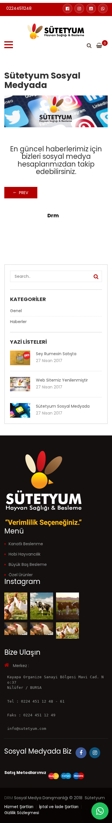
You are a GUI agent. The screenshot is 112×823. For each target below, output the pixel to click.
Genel (16, 311)
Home (25, 38)
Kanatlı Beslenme (26, 544)
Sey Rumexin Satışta (56, 354)
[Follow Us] (15, 606)
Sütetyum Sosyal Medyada (63, 406)
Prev (23, 193)
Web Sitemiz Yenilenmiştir (62, 380)
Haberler (45, 38)
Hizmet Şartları (18, 807)
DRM (8, 798)
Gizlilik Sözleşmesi (21, 813)
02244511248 (19, 8)
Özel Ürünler (21, 575)
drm (53, 215)
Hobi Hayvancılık (24, 554)
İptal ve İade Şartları (58, 807)
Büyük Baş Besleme (28, 564)
